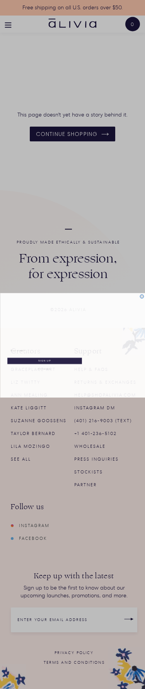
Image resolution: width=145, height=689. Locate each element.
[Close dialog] (142, 296)
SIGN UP (44, 360)
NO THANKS (44, 368)
